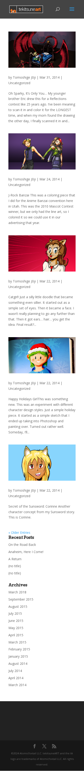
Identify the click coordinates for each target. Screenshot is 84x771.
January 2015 (18, 656)
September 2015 (20, 599)
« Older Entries (19, 532)
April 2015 (15, 635)
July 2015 (15, 613)
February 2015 (19, 649)
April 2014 (15, 678)
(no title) (14, 566)
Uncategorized (19, 83)
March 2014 (17, 685)
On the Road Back (22, 544)
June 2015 (15, 620)
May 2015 (15, 628)
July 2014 (15, 671)
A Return (14, 559)
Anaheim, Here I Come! (25, 552)
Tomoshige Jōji (24, 77)
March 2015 (17, 642)
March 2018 (17, 592)
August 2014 (17, 663)
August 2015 (17, 606)
